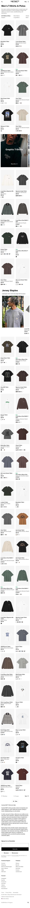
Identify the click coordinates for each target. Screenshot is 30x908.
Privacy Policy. (17, 471)
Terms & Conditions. (21, 470)
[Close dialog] (26, 434)
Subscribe (15, 465)
